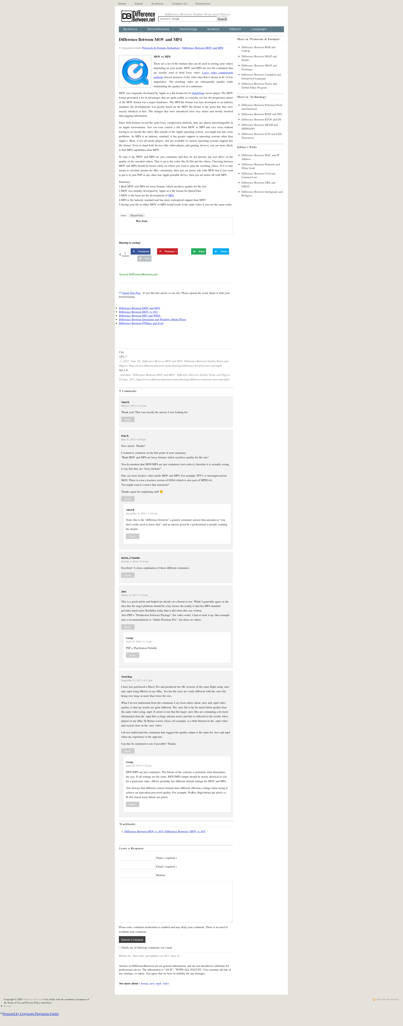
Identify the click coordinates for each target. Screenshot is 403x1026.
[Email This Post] (120, 293)
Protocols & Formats (154, 48)
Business (130, 29)
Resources (203, 3)
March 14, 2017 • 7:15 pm (134, 595)
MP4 (171, 195)
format (144, 983)
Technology (188, 29)
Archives (157, 3)
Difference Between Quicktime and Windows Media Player (152, 319)
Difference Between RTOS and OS (261, 119)
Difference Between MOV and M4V (139, 308)
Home (122, 3)
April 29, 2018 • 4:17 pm (139, 641)
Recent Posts (137, 215)
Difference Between (32, 999)
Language (258, 29)
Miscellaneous (158, 29)
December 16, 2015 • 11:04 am (142, 513)
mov (152, 983)
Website (160, 875)
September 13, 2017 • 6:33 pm (136, 680)
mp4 (158, 983)
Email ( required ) (166, 866)
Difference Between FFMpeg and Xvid (141, 323)
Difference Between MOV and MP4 (202, 48)
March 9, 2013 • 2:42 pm (134, 405)
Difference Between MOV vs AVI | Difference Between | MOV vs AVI (164, 831)
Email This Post (131, 293)
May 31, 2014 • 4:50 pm (133, 439)
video (166, 983)
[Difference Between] (138, 22)
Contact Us (179, 3)
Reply (128, 419)
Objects (235, 29)
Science (213, 29)
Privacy (7, 1005)
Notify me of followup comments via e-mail (147, 947)
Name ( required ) (166, 858)
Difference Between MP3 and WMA (140, 315)
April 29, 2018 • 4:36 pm (139, 765)
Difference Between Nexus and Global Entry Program (259, 85)
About (139, 3)
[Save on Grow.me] (187, 251)
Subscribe (381, 999)
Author (124, 215)
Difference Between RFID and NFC (261, 114)
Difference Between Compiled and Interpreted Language (261, 76)
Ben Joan (141, 221)
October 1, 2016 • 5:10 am (134, 561)
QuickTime (198, 93)
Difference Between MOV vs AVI (138, 312)
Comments (393, 999)
